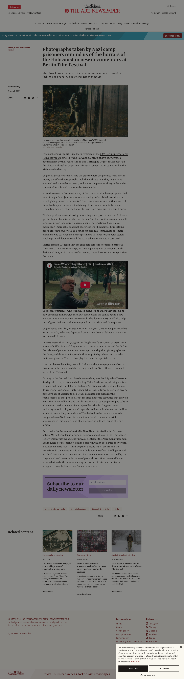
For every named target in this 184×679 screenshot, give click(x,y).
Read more (135, 661)
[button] (148, 675)
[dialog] (150, 661)
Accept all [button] (133, 668)
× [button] (181, 647)
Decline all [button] (164, 668)
